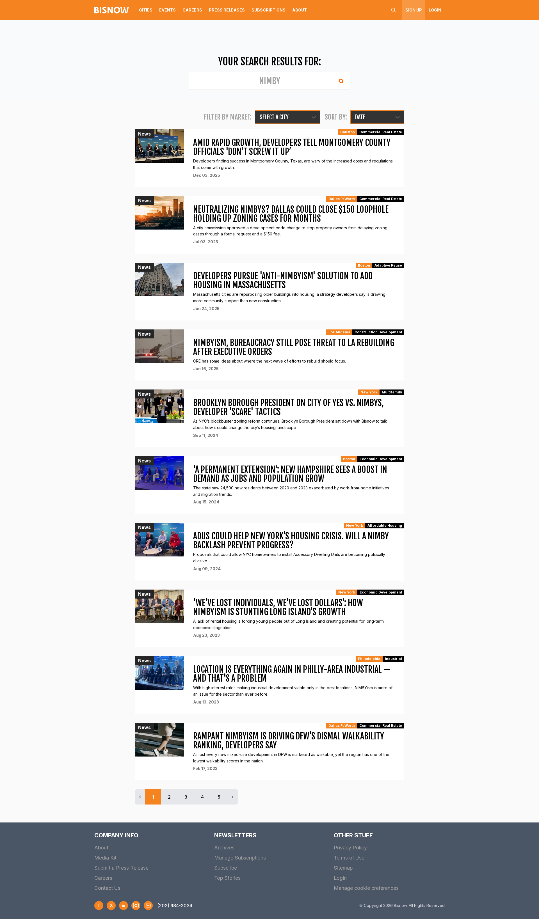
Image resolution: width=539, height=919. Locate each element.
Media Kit (105, 858)
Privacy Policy (350, 848)
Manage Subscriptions (240, 858)
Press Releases (227, 10)
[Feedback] (148, 905)
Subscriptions (269, 10)
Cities (145, 10)
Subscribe (225, 868)
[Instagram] (135, 905)
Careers (192, 10)
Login (435, 10)
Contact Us (107, 888)
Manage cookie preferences (366, 888)
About (299, 10)
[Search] (393, 10)
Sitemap (343, 868)
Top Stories (227, 878)
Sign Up (413, 10)
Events (167, 10)
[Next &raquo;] (232, 797)
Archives (224, 848)
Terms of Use (349, 858)
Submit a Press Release (121, 868)
